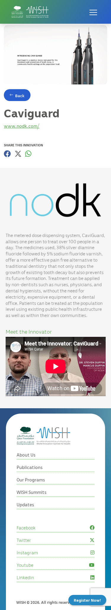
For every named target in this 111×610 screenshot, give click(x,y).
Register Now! (87, 600)
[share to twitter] (18, 153)
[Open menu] (93, 12)
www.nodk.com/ (21, 126)
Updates (25, 504)
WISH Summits (31, 492)
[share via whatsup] (28, 153)
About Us (26, 455)
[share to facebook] (7, 153)
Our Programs (31, 480)
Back (20, 95)
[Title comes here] (30, 12)
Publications (30, 467)
